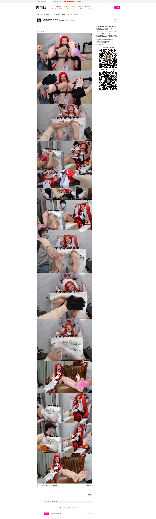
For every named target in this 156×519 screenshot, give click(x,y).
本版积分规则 (89, 513)
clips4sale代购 (78, 1)
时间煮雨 (44, 20)
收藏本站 (61, 1)
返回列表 (90, 495)
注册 (118, 7)
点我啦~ (116, 36)
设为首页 (56, 1)
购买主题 (89, 485)
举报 (91, 490)
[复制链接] (72, 20)
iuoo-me (101, 44)
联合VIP (66, 7)
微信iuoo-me (88, 7)
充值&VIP (58, 7)
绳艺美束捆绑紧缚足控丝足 (69, 1)
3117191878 (101, 42)
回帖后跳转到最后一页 (56, 513)
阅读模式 (67, 20)
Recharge (73, 7)
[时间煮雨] (39, 22)
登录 (112, 7)
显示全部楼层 (61, 20)
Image (48, 502)
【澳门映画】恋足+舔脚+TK (59, 14)
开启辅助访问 (119, 1)
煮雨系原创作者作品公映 (46, 14)
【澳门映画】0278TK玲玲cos (73, 14)
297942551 (106, 42)
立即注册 (75, 507)
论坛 (52, 7)
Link (50, 502)
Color (46, 502)
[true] (51, 1)
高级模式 (89, 501)
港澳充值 (80, 7)
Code (54, 502)
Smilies (57, 502)
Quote (52, 502)
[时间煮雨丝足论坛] (43, 9)
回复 (40, 490)
